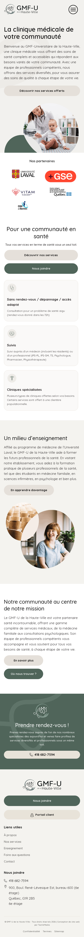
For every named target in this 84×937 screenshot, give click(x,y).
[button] (73, 9)
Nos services (12, 841)
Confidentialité (31, 931)
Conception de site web (68, 922)
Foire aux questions (17, 855)
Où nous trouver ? (23, 674)
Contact (9, 861)
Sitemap (59, 931)
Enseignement (13, 848)
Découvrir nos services (41, 255)
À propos (10, 835)
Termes (47, 931)
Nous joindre (41, 268)
